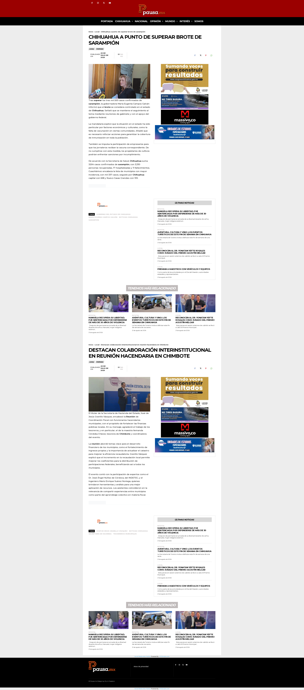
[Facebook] (92, 3)
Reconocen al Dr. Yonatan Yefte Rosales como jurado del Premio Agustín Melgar (181, 252)
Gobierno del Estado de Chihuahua (113, 214)
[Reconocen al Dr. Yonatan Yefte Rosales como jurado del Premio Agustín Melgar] (195, 303)
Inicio (91, 32)
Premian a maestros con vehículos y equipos (183, 269)
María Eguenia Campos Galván (103, 217)
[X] (104, 3)
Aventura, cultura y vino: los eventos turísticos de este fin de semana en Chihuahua (184, 233)
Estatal (161, 209)
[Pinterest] (205, 55)
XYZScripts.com (164, 689)
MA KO (121, 55)
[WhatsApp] (211, 55)
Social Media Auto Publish (143, 689)
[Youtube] (109, 3)
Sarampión (94, 220)
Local (97, 32)
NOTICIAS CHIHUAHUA (128, 217)
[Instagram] (98, 3)
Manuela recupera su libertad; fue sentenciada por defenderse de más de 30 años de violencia (181, 213)
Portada (99, 49)
